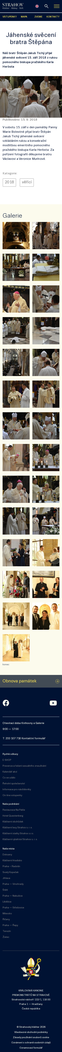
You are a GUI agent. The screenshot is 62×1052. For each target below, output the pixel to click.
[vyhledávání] (46, 6)
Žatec (6, 937)
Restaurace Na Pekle (14, 810)
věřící (27, 182)
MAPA (24, 17)
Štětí (5, 890)
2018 (9, 182)
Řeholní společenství (14, 784)
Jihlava (6, 878)
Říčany (6, 919)
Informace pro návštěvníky (17, 789)
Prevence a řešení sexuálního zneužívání (24, 766)
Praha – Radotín (11, 866)
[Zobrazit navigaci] (56, 6)
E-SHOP (7, 760)
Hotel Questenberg (13, 816)
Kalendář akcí (10, 772)
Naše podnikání (11, 804)
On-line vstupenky (12, 795)
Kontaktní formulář (33, 738)
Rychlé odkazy (10, 754)
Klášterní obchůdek (13, 822)
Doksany (7, 855)
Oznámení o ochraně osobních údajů (31, 1043)
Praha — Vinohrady (13, 884)
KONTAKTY (52, 17)
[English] (37, 6)
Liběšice (7, 902)
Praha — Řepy (10, 925)
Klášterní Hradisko (12, 860)
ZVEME (38, 17)
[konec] (16, 647)
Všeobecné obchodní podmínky (31, 1032)
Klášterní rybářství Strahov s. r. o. (20, 839)
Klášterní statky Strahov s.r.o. (18, 833)
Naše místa (8, 849)
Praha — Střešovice (13, 908)
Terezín (7, 931)
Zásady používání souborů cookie (31, 1037)
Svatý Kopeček (11, 872)
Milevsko (7, 914)
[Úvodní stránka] (13, 6)
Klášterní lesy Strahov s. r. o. (17, 828)
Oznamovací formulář (31, 1048)
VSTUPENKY (10, 17)
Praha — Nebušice (13, 896)
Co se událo (9, 778)
